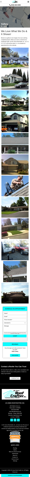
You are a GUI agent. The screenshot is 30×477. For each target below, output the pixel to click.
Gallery (15, 449)
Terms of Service (14, 333)
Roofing (15, 448)
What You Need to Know (15, 451)
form (17, 43)
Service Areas (15, 459)
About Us (15, 455)
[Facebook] (11, 420)
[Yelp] (15, 420)
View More (15, 355)
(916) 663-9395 (16, 5)
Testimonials (15, 453)
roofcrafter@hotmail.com (15, 411)
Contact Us (15, 378)
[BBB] (18, 420)
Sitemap (15, 460)
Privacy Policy (23, 332)
